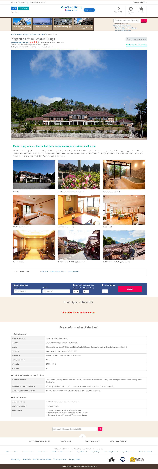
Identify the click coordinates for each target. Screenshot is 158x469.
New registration (23, 8)
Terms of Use (27, 459)
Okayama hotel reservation (31, 34)
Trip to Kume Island (145, 452)
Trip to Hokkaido (82, 452)
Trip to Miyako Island (128, 452)
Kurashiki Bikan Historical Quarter (126, 28)
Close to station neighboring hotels (83, 27)
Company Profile (74, 459)
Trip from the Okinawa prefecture (62, 452)
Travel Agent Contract (60, 459)
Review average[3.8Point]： (20, 42)
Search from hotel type (92, 441)
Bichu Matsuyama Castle (123, 30)
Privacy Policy (15, 459)
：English (140, 2)
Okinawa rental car (12, 452)
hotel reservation (16, 34)
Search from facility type (63, 27)
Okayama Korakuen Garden (122, 26)
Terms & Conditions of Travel (42, 459)
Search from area (42, 27)
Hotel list (44, 34)
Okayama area (89, 10)
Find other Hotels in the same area (79, 312)
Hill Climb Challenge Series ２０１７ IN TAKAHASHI (60, 271)
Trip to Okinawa (43, 452)
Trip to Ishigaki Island (111, 452)
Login (14, 8)
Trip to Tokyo (95, 452)
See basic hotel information (136, 45)
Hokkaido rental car (28, 452)
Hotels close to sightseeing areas (22, 27)
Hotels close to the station (118, 441)
